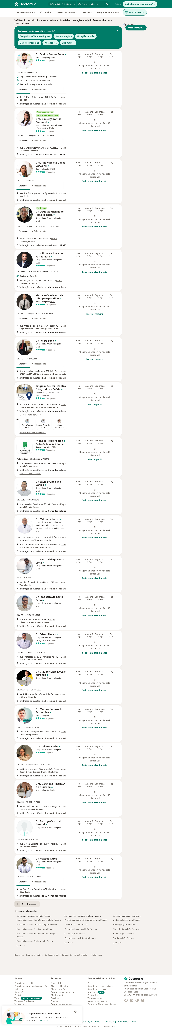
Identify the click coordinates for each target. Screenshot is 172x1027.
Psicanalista (50, 42)
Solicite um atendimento (94, 72)
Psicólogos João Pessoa (124, 924)
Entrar (118, 4)
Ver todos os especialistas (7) (33, 432)
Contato (18, 995)
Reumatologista (64, 36)
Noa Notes (96, 992)
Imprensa (19, 1004)
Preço (90, 983)
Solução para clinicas (97, 989)
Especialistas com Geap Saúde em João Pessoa (38, 920)
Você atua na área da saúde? (139, 4)
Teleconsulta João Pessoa (76, 924)
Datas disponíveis (66, 12)
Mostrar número (94, 313)
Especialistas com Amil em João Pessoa (34, 941)
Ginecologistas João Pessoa (126, 929)
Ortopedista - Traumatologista (35, 36)
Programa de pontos (107, 12)
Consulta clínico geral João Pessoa (80, 929)
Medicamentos (58, 995)
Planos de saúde (59, 989)
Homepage (19, 955)
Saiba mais (43, 1020)
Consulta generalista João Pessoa (80, 938)
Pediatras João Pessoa (123, 933)
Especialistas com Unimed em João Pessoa (36, 924)
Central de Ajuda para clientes (102, 1004)
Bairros (86, 12)
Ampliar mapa (135, 27)
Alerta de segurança (97, 1001)
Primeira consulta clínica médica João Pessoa (85, 920)
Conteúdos (93, 995)
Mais (51, 128)
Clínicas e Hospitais (60, 986)
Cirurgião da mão (86, 36)
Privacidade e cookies (24, 983)
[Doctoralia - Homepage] (30, 3)
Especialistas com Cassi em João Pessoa (35, 929)
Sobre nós (19, 992)
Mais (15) (20, 945)
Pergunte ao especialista (62, 992)
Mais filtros (135, 12)
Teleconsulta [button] (40, 89)
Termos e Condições (24, 1001)
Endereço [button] (23, 89)
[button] (118, 30)
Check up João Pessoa (74, 933)
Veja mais (67, 42)
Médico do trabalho (29, 42)
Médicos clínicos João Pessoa (126, 920)
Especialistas (57, 983)
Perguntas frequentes (61, 1004)
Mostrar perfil (95, 404)
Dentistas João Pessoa (123, 938)
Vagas (27, 998)
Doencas (55, 1001)
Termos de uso (95, 998)
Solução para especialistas (100, 986)
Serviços (29, 955)
